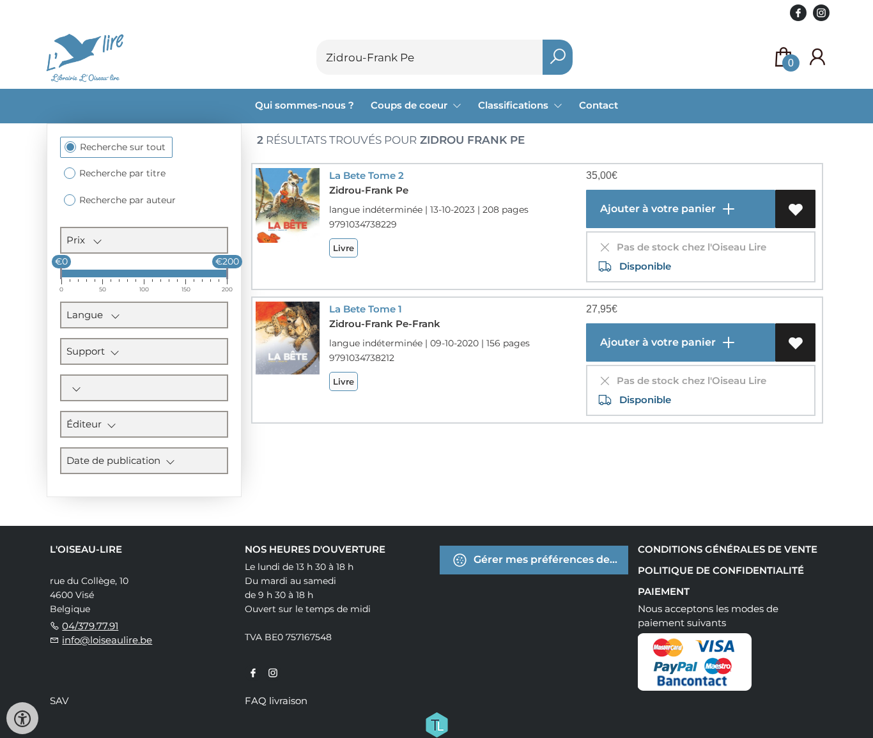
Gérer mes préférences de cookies (549, 559)
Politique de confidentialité (721, 570)
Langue (88, 315)
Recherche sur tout (123, 147)
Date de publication (116, 460)
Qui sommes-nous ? (304, 105)
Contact (598, 105)
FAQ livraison (276, 701)
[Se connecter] (817, 57)
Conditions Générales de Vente (727, 549)
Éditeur (86, 424)
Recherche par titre (122, 173)
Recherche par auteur (127, 200)
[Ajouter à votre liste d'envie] (795, 209)
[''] (144, 387)
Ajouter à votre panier (656, 209)
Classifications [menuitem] (514, 105)
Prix (79, 240)
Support (88, 351)
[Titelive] (436, 724)
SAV (59, 701)
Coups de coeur (410, 105)
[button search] (558, 57)
